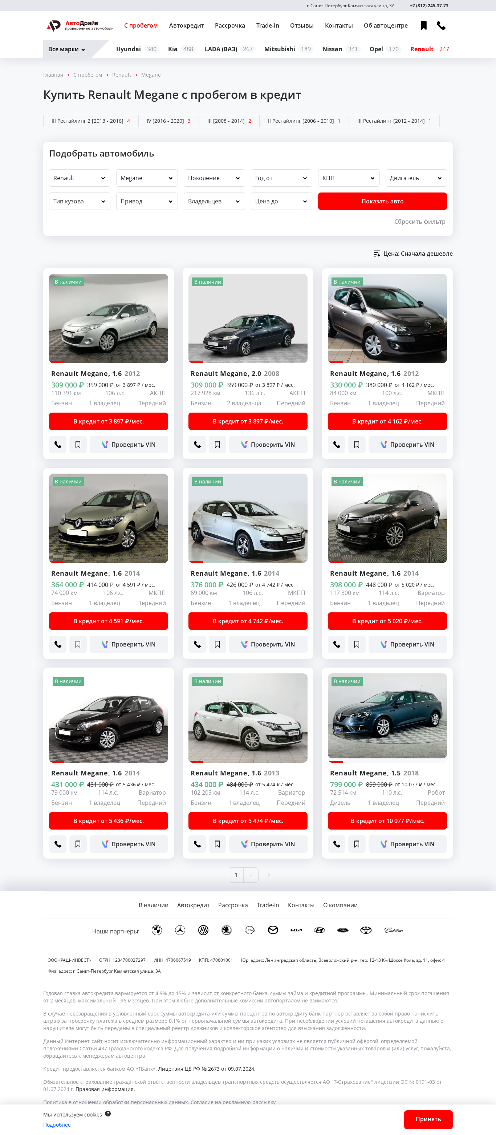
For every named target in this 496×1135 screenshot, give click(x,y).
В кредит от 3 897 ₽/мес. (108, 421)
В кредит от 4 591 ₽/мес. (108, 621)
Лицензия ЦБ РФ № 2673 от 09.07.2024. (207, 1068)
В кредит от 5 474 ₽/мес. (248, 821)
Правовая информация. (105, 1089)
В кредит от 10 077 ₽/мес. (387, 821)
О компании (340, 905)
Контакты (339, 25)
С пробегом (141, 25)
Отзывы (302, 25)
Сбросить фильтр (420, 222)
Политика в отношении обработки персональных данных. (116, 1102)
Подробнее (57, 1124)
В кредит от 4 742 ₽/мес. (248, 621)
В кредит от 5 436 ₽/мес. (108, 821)
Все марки (63, 49)
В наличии (153, 905)
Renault (121, 74)
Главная (53, 74)
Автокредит (186, 25)
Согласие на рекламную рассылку (233, 1102)
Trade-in (268, 905)
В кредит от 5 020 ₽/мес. (387, 621)
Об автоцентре (386, 25)
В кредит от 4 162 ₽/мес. (387, 421)
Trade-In (267, 25)
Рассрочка (230, 25)
